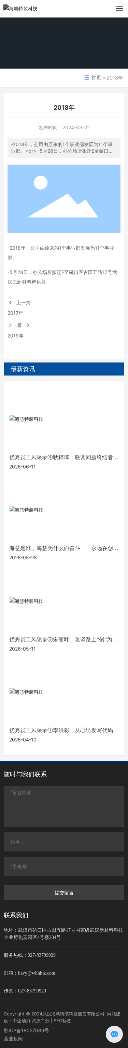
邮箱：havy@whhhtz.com (29, 973)
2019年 (16, 335)
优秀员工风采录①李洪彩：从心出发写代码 (61, 730)
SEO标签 (62, 1020)
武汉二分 (40, 1020)
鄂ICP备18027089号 (26, 1030)
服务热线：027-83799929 (30, 955)
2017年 (15, 313)
